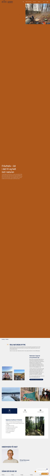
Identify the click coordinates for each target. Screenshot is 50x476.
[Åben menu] (47, 1)
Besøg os (39, 1)
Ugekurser (34, 1)
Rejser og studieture (28, 1)
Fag (23, 1)
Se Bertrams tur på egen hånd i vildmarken (36, 379)
